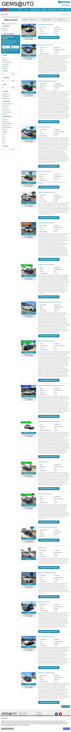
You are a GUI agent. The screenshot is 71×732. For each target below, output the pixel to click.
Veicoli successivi (65, 706)
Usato (6, 28)
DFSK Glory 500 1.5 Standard (44, 493)
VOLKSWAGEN (8, 62)
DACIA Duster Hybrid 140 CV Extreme (46, 341)
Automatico (7, 96)
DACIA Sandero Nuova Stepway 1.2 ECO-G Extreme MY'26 (51, 385)
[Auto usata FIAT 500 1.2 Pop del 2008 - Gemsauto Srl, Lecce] (28, 552)
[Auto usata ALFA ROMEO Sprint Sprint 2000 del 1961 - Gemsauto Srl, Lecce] (28, 29)
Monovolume (7, 110)
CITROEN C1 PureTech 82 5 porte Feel (46, 192)
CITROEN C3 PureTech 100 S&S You (46, 264)
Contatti (68, 9)
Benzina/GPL (7, 125)
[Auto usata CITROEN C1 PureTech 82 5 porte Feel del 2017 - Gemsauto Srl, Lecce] (28, 197)
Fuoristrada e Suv (8, 103)
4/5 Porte (7, 105)
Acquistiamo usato (35, 9)
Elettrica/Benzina (8, 123)
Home (20, 9)
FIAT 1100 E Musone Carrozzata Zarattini (47, 527)
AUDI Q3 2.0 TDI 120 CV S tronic (45, 44)
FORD (6, 60)
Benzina (6, 121)
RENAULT (6, 66)
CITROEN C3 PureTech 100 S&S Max (46, 222)
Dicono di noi (61, 9)
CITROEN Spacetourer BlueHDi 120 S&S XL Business (50, 302)
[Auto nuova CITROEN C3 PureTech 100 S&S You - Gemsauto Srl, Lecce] (28, 269)
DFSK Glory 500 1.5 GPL (43, 461)
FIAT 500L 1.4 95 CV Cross (44, 601)
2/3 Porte (7, 108)
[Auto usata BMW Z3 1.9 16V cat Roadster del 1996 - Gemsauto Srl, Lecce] (28, 176)
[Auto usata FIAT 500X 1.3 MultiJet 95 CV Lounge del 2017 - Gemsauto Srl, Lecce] (28, 677)
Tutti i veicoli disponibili (10, 23)
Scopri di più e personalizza (7, 728)
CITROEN (6, 64)
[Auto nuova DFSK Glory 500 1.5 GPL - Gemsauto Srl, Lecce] (28, 466)
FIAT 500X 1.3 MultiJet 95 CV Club (45, 636)
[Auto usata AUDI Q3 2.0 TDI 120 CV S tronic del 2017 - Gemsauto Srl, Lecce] (28, 49)
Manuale (7, 93)
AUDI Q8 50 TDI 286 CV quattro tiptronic (47, 81)
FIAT (5, 58)
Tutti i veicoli (67, 14)
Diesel (6, 119)
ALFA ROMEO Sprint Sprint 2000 (45, 24)
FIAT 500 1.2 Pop (42, 547)
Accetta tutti (66, 728)
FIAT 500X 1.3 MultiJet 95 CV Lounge (46, 672)
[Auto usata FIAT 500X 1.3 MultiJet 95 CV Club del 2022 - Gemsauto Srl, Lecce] (28, 641)
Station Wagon (8, 112)
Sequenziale (7, 98)
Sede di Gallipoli (23, 712)
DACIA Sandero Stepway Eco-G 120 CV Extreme (49, 421)
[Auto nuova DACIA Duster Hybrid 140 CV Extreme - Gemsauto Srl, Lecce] (28, 345)
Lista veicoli (26, 9)
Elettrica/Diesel (8, 127)
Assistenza (43, 9)
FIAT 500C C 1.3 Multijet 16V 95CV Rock (47, 572)
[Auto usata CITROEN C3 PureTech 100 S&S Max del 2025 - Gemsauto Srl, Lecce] (28, 227)
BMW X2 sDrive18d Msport (44, 126)
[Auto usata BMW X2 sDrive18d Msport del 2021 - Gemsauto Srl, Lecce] (28, 131)
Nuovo (6, 30)
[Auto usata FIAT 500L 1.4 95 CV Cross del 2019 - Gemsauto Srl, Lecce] (28, 606)
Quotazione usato (52, 9)
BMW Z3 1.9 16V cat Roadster (45, 171)
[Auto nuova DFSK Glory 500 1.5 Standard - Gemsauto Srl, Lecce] (28, 498)
